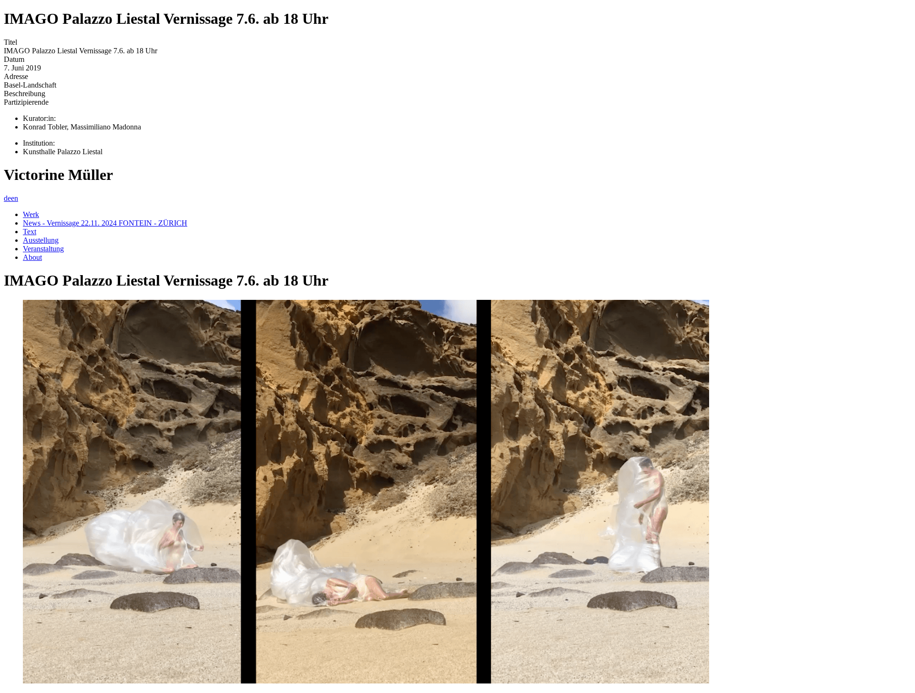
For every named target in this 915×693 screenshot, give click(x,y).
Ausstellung (41, 240)
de (7, 198)
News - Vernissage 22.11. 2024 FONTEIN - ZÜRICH (105, 223)
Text (29, 232)
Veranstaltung (43, 249)
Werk (31, 214)
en (14, 198)
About (32, 257)
